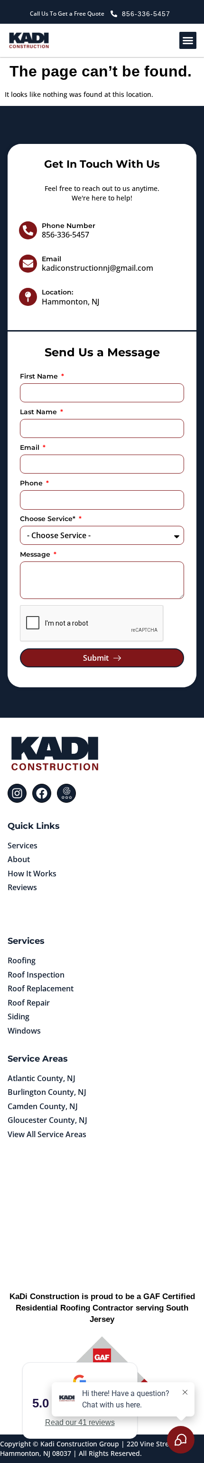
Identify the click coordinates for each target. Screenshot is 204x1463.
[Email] (28, 264)
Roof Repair (29, 1002)
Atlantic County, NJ (41, 1078)
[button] (187, 40)
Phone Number (68, 225)
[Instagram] (17, 793)
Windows (24, 1031)
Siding (18, 1016)
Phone (32, 483)
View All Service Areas (47, 1134)
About (19, 859)
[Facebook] (41, 793)
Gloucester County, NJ (47, 1120)
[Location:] (28, 297)
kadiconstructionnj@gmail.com (97, 268)
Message (36, 555)
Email (51, 259)
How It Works (32, 873)
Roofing (22, 960)
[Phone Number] (28, 230)
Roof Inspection (36, 974)
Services (22, 845)
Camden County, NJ (43, 1106)
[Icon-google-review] (66, 793)
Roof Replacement (41, 988)
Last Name (39, 412)
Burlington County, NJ (47, 1092)
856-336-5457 (65, 234)
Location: (57, 292)
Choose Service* (48, 519)
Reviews (22, 887)
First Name (40, 376)
